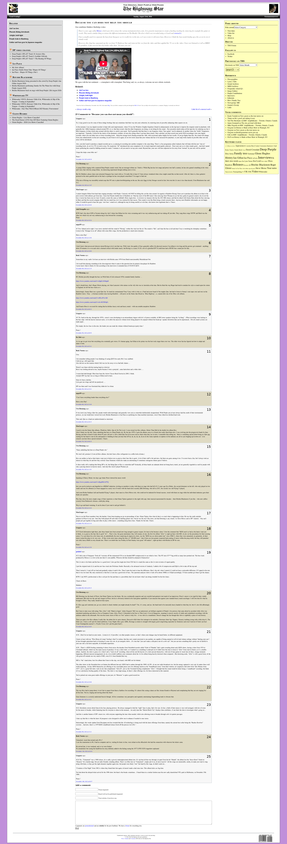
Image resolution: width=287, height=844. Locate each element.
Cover (243, 150)
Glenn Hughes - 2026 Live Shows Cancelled (28, 122)
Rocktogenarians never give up (247, 132)
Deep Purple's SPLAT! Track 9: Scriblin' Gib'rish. (29, 56)
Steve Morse (261, 168)
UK (245, 171)
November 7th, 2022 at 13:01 (84, 469)
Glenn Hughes (20, 113)
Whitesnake (263, 171)
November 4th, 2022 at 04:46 (84, 205)
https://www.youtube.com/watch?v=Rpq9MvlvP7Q (92, 482)
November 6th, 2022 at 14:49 (84, 404)
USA (249, 171)
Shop (229, 35)
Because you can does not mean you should (103, 22)
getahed (78, 551)
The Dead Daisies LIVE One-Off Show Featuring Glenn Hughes (35, 120)
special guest (252, 168)
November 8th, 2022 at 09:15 (84, 588)
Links (229, 107)
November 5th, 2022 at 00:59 (84, 333)
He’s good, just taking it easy (245, 118)
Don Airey (229, 153)
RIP (250, 165)
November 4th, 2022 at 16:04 (84, 251)
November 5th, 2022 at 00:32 (84, 309)
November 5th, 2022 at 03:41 (84, 346)
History (229, 157)
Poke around (229, 27)
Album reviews (231, 146)
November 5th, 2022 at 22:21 (84, 389)
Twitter (229, 56)
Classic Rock (238, 150)
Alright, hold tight (16, 35)
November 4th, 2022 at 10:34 (84, 220)
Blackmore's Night (272, 146)
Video (255, 171)
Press (270, 161)
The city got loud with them (251, 123)
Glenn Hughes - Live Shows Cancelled (26, 117)
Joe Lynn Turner (247, 161)
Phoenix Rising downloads (19, 31)
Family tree (240, 153)
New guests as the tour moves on (251, 116)
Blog (109, 105)
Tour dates (231, 31)
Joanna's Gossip (233, 105)
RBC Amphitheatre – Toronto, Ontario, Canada (260, 120)
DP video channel (22, 50)
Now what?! (264, 161)
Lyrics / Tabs (232, 81)
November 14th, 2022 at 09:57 (84, 781)
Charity (231, 150)
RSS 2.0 (136, 105)
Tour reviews (229, 172)
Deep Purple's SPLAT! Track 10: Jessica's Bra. (28, 54)
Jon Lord (257, 160)
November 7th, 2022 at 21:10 (84, 523)
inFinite (255, 158)
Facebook (230, 54)
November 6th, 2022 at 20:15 (84, 422)
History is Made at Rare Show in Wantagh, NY (253, 127)
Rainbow (228, 165)
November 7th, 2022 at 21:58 (84, 547)
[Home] (143, 12)
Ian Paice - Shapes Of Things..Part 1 (25, 72)
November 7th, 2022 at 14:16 (84, 508)
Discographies (232, 79)
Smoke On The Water (237, 168)
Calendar (126, 838)
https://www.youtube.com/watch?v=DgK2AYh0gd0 (92, 281)
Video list (230, 33)
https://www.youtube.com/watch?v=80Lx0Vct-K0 (92, 298)
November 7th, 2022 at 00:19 (84, 441)
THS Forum (231, 45)
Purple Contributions (234, 93)
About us (230, 38)
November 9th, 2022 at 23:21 (84, 732)
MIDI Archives (232, 86)
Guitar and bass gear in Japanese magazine (25, 42)
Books (227, 150)
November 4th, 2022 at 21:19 (84, 268)
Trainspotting (237, 172)
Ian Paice (17, 63)
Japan (240, 161)
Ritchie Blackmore (22, 77)
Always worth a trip (84, 109)
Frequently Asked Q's (235, 88)
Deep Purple (268, 149)
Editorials (230, 98)
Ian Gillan (238, 157)
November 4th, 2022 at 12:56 (84, 238)
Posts (122, 838)
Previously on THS (232, 65)
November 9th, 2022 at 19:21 (84, 699)
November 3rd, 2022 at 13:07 (84, 185)
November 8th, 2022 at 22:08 (84, 682)
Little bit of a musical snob (201, 109)
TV (243, 172)
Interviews (231, 95)
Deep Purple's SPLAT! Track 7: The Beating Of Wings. (32, 58)
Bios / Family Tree (233, 100)
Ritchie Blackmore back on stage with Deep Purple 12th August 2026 (36, 90)
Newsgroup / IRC (233, 102)
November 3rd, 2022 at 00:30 (84, 159)
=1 (226, 146)
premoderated (89, 826)
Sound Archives (233, 84)
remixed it (177, 33)
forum (127, 826)
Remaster (246, 165)
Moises (99, 31)
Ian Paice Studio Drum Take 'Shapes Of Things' (29, 70)
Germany (251, 153)
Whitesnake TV (20, 95)
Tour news (272, 168)
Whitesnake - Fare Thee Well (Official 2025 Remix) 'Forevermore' (35, 108)
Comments (133, 838)
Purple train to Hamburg (18, 38)
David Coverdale (252, 149)
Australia (248, 146)
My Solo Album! (18, 67)
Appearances (240, 145)
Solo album (245, 168)
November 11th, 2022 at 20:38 (84, 751)
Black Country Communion (258, 146)
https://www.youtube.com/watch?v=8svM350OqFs (92, 302)
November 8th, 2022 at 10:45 (84, 626)
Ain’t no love (14, 28)
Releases (238, 164)
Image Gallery (232, 91)
